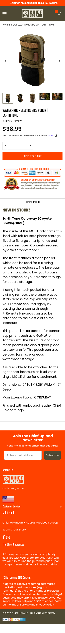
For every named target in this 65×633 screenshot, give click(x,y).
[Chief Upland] (32, 14)
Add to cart (33, 156)
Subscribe (52, 455)
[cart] (59, 14)
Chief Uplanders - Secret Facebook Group (30, 523)
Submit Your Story (14, 529)
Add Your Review (12, 121)
